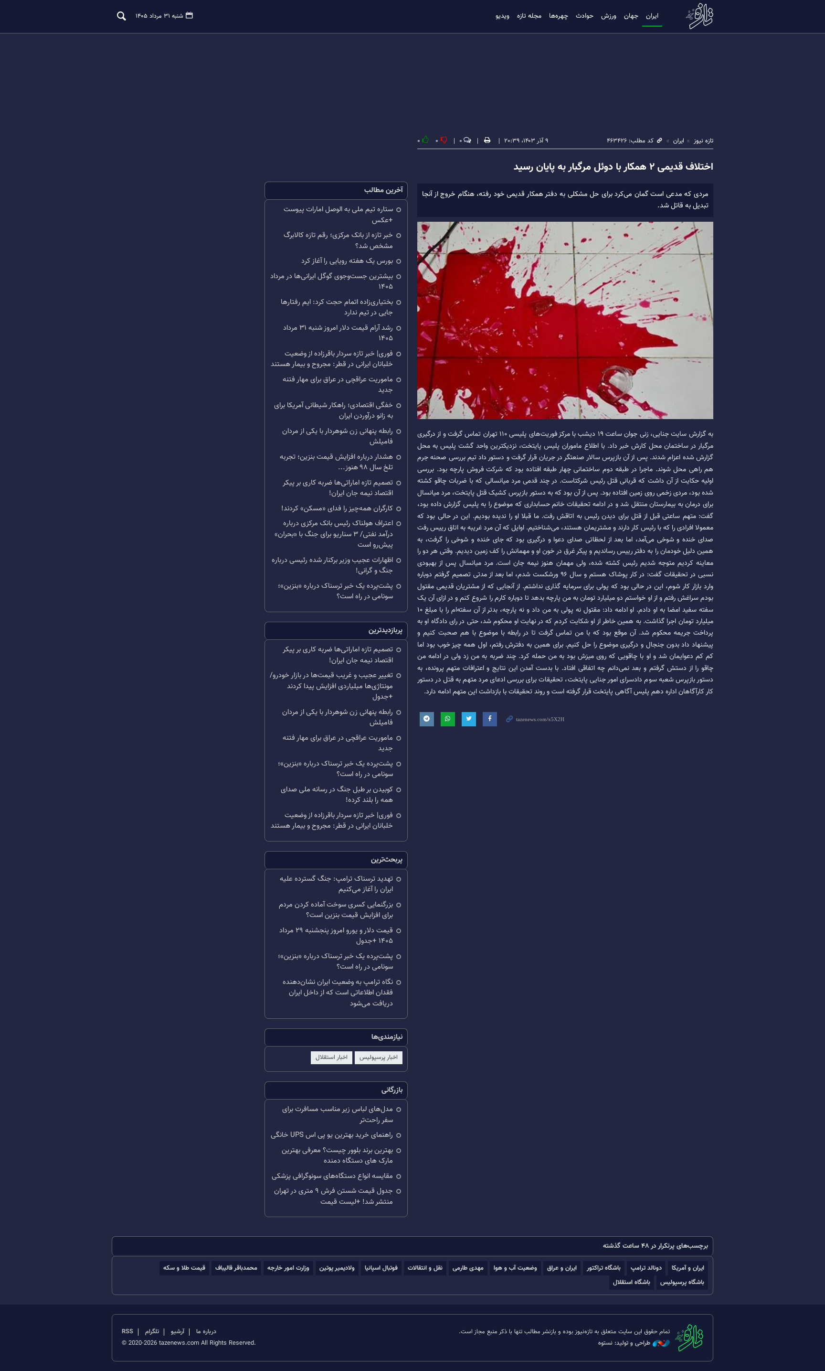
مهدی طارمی (468, 1268)
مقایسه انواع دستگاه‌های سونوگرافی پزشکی (332, 1176)
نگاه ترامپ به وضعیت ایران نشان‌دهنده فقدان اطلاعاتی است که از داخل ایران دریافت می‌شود (338, 993)
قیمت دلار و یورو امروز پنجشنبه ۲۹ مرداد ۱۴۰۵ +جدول (336, 936)
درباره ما (206, 1332)
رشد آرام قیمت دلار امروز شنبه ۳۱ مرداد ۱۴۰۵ (338, 334)
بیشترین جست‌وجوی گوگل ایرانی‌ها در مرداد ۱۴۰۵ (331, 282)
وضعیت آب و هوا (515, 1268)
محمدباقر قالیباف (236, 1268)
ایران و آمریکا (688, 1268)
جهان (631, 16)
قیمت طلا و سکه (184, 1268)
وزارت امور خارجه (288, 1268)
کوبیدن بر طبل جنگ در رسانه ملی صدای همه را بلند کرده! (337, 795)
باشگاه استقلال (631, 1282)
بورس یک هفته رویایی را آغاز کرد (347, 261)
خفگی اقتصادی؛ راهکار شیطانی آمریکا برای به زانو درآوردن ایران (333, 411)
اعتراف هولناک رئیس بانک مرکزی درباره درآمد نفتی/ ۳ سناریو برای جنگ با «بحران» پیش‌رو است (334, 534)
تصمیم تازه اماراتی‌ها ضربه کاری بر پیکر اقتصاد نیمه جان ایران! (338, 488)
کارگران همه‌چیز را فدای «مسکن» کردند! (337, 508)
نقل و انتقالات (425, 1268)
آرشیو (177, 1332)
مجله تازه (529, 16)
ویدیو (502, 16)
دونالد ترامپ (646, 1268)
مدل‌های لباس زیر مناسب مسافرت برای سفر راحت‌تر (337, 1115)
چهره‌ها (558, 16)
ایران (652, 16)
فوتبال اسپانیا (381, 1268)
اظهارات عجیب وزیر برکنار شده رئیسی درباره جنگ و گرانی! (332, 566)
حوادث (584, 16)
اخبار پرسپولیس (379, 1057)
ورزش (608, 16)
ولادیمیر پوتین (337, 1268)
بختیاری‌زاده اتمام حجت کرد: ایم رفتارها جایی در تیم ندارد (337, 308)
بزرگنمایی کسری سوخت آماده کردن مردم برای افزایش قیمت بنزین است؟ (336, 910)
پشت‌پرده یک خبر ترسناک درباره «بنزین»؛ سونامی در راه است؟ (335, 592)
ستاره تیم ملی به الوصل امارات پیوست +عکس (338, 215)
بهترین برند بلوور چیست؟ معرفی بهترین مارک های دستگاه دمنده (337, 1156)
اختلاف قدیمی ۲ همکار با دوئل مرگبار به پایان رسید (613, 167)
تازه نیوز (696, 16)
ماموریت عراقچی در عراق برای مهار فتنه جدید (338, 385)
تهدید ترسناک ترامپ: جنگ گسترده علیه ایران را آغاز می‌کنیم (336, 885)
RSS (127, 1332)
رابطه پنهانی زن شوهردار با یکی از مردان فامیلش (337, 437)
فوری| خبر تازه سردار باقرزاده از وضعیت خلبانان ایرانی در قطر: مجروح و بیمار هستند (332, 359)
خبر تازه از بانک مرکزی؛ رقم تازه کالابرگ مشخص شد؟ (338, 241)
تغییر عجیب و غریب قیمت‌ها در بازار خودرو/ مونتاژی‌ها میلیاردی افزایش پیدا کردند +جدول (331, 686)
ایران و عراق (562, 1268)
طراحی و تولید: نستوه (624, 1343)
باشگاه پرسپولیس (682, 1282)
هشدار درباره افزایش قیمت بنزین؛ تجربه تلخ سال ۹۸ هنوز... (336, 463)
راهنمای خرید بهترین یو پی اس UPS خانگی (332, 1135)
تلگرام (152, 1332)
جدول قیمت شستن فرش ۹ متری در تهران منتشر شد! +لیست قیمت (333, 1197)
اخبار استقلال (332, 1057)
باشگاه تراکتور (604, 1268)
